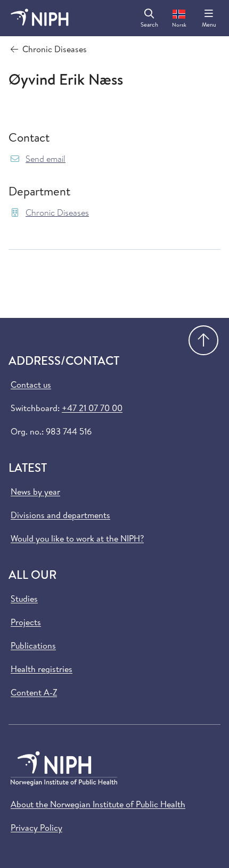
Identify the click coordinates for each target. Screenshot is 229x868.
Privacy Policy (36, 827)
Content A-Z (34, 692)
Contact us (31, 384)
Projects (26, 622)
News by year (35, 491)
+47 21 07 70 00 (92, 408)
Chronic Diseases (57, 213)
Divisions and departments (60, 515)
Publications (33, 645)
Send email (46, 159)
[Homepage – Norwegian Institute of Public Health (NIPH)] (39, 18)
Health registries (41, 669)
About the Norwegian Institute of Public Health (98, 804)
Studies (24, 598)
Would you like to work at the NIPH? (77, 538)
